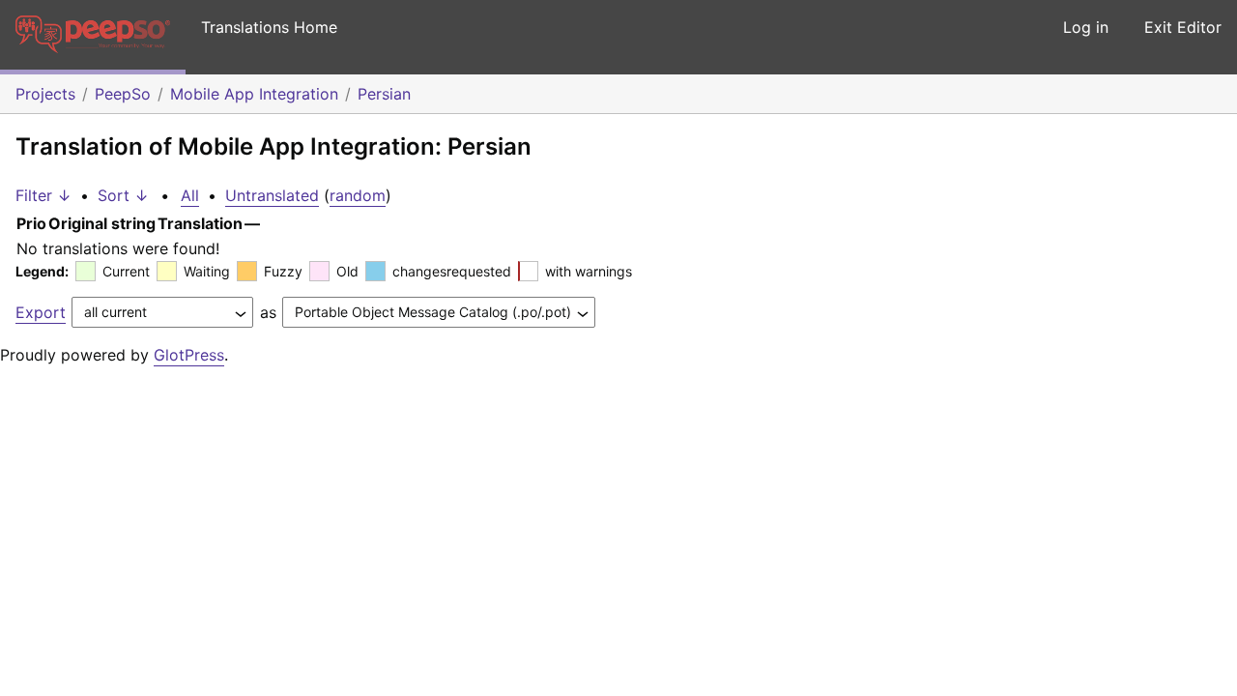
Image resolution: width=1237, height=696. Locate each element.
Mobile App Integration (254, 93)
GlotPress (189, 354)
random (358, 195)
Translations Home (269, 27)
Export (40, 312)
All (190, 195)
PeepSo (123, 93)
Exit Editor (1183, 27)
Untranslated (272, 195)
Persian (384, 93)
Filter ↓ (43, 195)
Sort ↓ (123, 195)
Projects (45, 93)
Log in (1085, 27)
